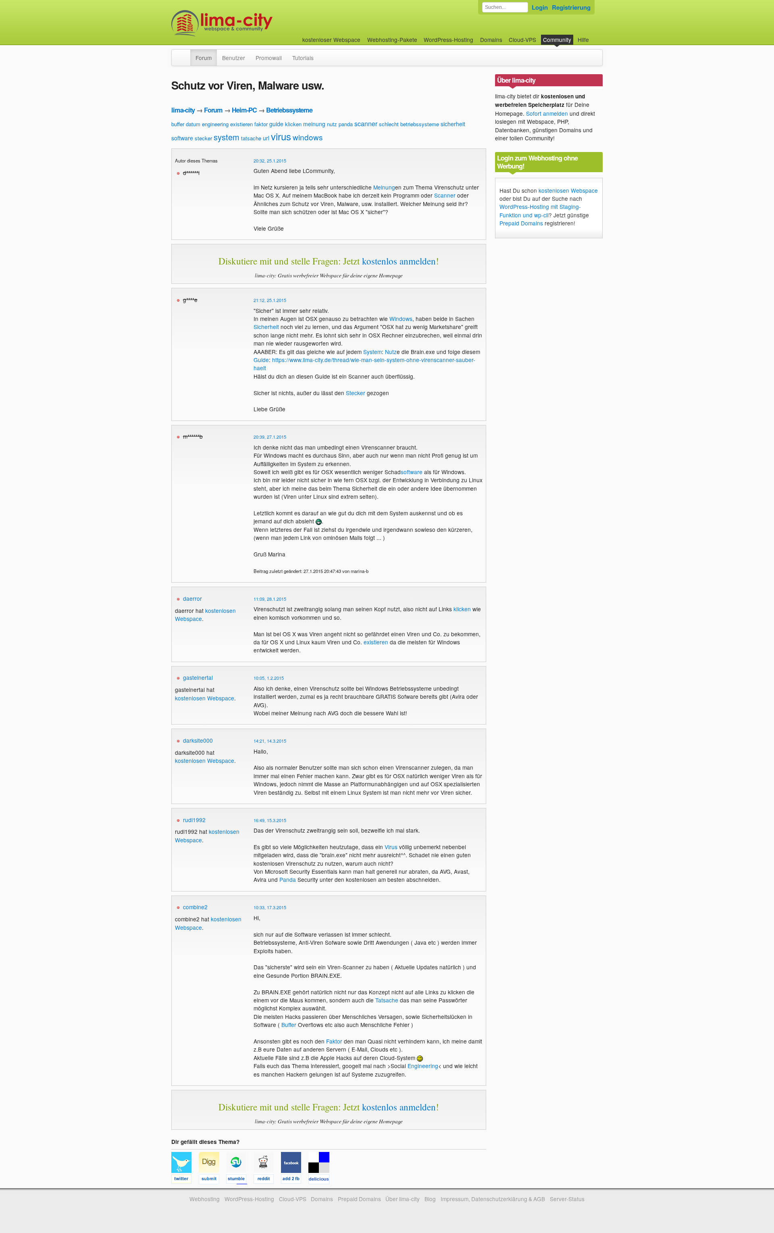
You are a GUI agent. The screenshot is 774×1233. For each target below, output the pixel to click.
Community (557, 39)
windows (308, 136)
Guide (261, 360)
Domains (491, 39)
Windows (400, 318)
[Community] (185, 54)
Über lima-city (402, 1199)
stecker (203, 138)
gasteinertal (198, 677)
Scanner (445, 195)
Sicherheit (266, 327)
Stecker (355, 393)
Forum (204, 58)
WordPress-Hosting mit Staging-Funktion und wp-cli (540, 210)
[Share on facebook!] (294, 1180)
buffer (177, 124)
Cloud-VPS (522, 39)
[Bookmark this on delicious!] (321, 1180)
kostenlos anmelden (399, 261)
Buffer (288, 1025)
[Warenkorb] (595, 36)
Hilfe (583, 39)
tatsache (251, 138)
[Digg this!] (212, 1180)
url (266, 138)
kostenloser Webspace (331, 39)
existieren (241, 124)
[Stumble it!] (240, 1180)
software (182, 138)
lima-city (183, 110)
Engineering (423, 1066)
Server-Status (567, 1199)
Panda (287, 879)
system (226, 137)
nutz (332, 124)
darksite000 (198, 740)
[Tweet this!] (185, 1180)
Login (540, 7)
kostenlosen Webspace (204, 698)
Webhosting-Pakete (392, 39)
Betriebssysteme (289, 110)
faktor (261, 124)
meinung (314, 124)
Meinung (384, 187)
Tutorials (303, 58)
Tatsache (386, 1000)
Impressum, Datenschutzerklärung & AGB (493, 1199)
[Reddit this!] (267, 1180)
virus (281, 136)
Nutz (391, 352)
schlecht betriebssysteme (409, 124)
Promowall (269, 58)
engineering (215, 124)
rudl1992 (194, 820)
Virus (391, 847)
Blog (430, 1199)
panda (346, 124)
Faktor (334, 1041)
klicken (293, 124)
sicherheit (453, 124)
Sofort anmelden (547, 113)
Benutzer (233, 58)
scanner (365, 123)
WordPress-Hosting (448, 39)
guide (276, 124)
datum (193, 124)
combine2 (195, 907)
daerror (192, 598)
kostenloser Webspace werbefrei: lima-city (252, 23)
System (372, 352)
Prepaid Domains (521, 223)
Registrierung (571, 7)
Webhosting (204, 1199)
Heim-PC (244, 110)
